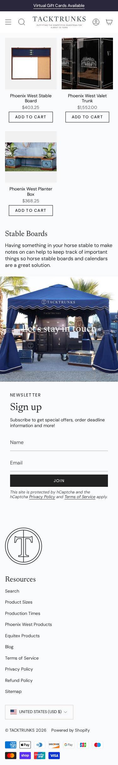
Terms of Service (80, 496)
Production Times (22, 613)
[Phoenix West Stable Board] (31, 63)
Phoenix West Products (28, 624)
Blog (9, 647)
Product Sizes (18, 602)
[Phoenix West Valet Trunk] (87, 63)
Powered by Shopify (70, 730)
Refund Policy (19, 680)
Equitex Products (22, 635)
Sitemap (13, 691)
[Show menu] (8, 22)
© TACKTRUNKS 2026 (25, 730)
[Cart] (109, 22)
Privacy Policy (42, 496)
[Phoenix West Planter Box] (31, 157)
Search (12, 591)
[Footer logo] (24, 546)
